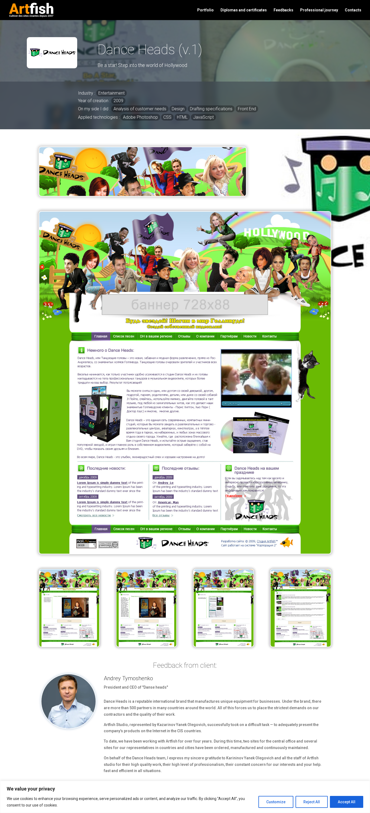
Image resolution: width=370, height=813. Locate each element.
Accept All (346, 802)
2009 (118, 100)
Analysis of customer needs (139, 108)
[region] (185, 797)
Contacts (353, 10)
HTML (182, 117)
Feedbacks (283, 10)
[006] (146, 645)
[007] (69, 645)
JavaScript (203, 117)
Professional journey (319, 10)
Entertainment (111, 93)
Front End (247, 108)
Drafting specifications (211, 108)
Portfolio (205, 10)
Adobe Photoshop (140, 117)
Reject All (311, 802)
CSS (167, 117)
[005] (224, 645)
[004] (300, 645)
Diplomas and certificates (243, 10)
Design (178, 108)
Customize (275, 802)
